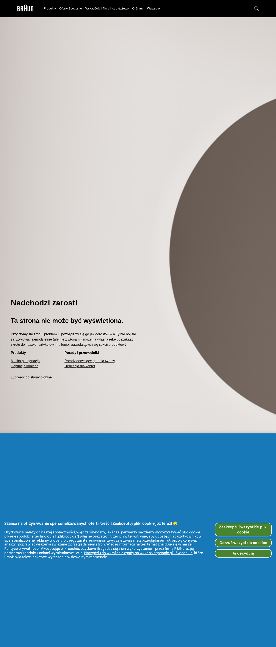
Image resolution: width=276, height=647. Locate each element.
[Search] (256, 8)
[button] (50, 8)
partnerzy (129, 532)
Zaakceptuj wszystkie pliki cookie (243, 529)
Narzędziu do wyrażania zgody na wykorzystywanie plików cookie (138, 553)
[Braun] (25, 9)
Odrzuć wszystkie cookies (243, 543)
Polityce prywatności (21, 548)
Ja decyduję (243, 553)
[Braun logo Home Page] (25, 9)
